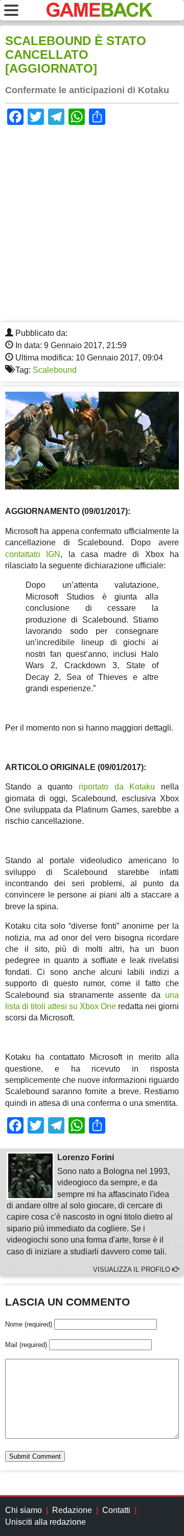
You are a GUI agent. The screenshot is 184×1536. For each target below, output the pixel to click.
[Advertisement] (92, 225)
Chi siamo (23, 1510)
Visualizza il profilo (132, 1269)
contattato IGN (32, 554)
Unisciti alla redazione (45, 1522)
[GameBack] (99, 14)
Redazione (72, 1510)
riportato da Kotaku (117, 786)
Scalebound (55, 370)
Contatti (116, 1510)
